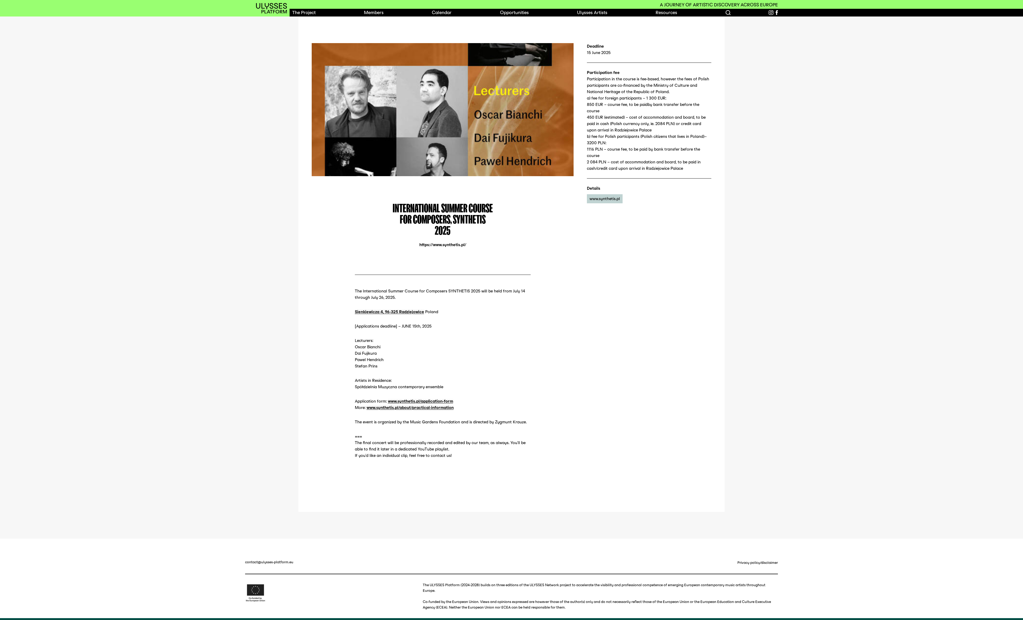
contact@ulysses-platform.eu (269, 562)
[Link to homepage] (271, 8)
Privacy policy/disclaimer (757, 563)
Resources (666, 12)
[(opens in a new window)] (771, 12)
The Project (304, 12)
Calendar (442, 12)
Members (374, 12)
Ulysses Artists (592, 12)
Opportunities (514, 12)
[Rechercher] (728, 12)
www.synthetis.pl (605, 198)
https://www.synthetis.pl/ (442, 244)
